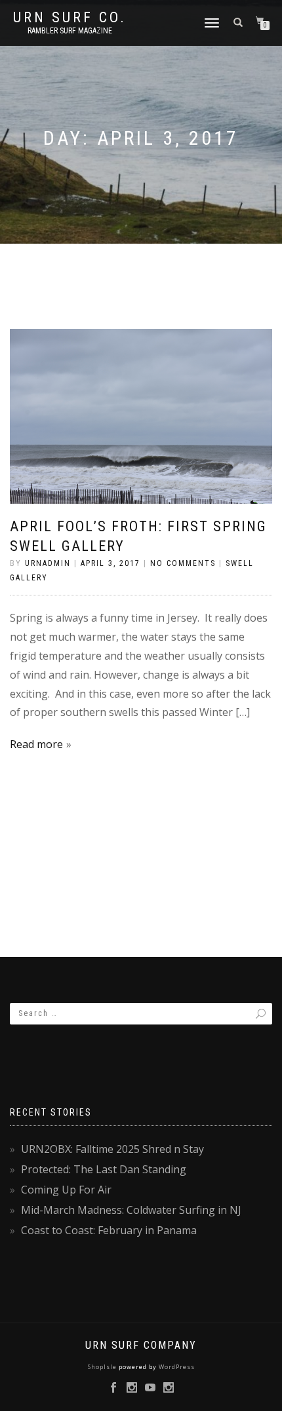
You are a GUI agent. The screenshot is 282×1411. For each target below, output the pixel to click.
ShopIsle (103, 1367)
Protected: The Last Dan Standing (103, 1169)
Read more (36, 744)
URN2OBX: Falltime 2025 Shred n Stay (112, 1149)
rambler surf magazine (70, 30)
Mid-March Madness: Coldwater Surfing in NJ (131, 1210)
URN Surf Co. (70, 18)
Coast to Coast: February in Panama (109, 1230)
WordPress (176, 1367)
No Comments (183, 563)
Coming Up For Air (66, 1189)
